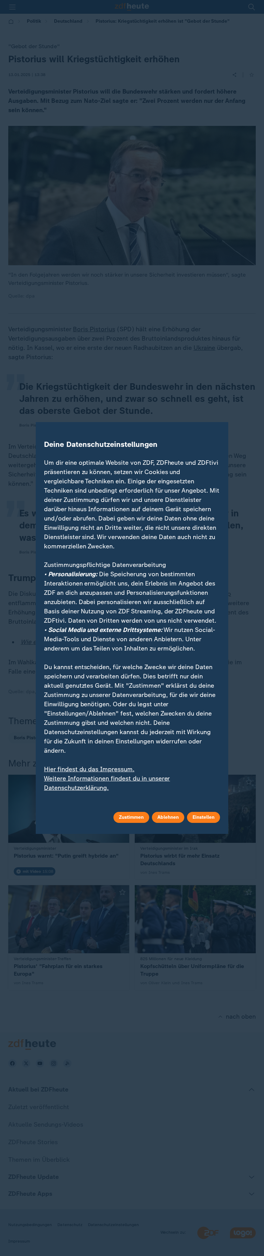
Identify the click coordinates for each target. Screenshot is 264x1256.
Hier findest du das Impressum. (89, 769)
